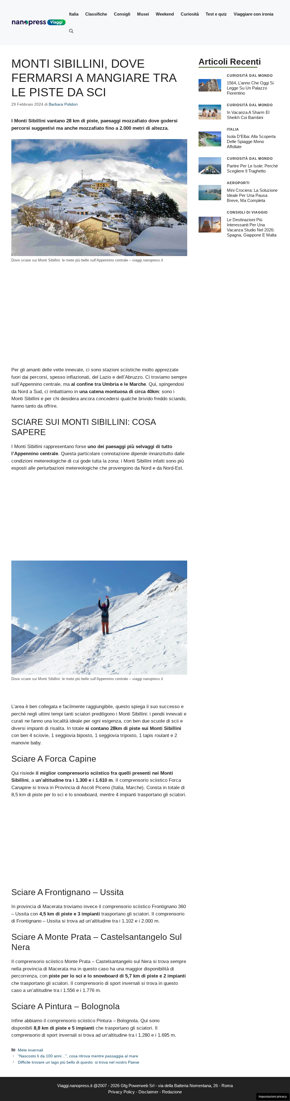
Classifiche (96, 14)
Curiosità (190, 14)
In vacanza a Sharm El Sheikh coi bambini (248, 115)
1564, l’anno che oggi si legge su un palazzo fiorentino (250, 87)
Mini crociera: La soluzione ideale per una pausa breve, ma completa (252, 195)
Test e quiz (216, 14)
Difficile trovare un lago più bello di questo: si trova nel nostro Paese (78, 1062)
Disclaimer (148, 1091)
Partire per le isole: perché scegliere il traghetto (252, 168)
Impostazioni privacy (273, 1096)
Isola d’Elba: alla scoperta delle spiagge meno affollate (251, 141)
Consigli (122, 14)
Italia (73, 14)
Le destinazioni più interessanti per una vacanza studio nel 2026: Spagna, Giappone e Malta (251, 227)
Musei (143, 14)
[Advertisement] (99, 324)
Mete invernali (30, 1050)
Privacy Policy (121, 1091)
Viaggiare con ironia (253, 14)
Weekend (165, 14)
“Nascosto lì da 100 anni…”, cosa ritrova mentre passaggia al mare (78, 1056)
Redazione (172, 1091)
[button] (71, 31)
